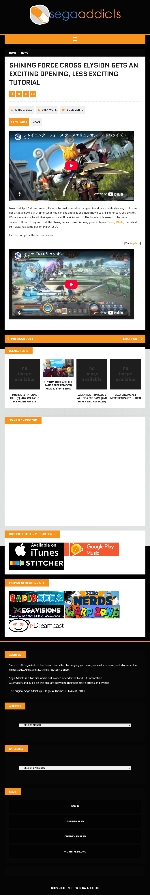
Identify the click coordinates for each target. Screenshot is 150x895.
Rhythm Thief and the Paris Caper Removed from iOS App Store (58, 385)
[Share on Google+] (33, 94)
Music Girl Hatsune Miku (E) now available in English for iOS (24, 398)
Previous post (22, 339)
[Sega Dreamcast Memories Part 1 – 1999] (125, 387)
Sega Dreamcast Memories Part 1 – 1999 (125, 396)
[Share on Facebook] (12, 94)
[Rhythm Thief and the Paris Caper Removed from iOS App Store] (58, 374)
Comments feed (75, 836)
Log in (75, 806)
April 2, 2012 (23, 110)
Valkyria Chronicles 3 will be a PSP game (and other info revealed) (92, 398)
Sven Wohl (49, 110)
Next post (131, 339)
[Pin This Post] (26, 94)
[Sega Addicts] (75, 15)
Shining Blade (115, 222)
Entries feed (75, 821)
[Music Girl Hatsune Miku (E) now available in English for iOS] (24, 387)
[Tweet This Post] (19, 94)
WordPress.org (75, 851)
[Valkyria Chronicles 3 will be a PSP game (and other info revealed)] (91, 387)
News (36, 122)
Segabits (135, 243)
